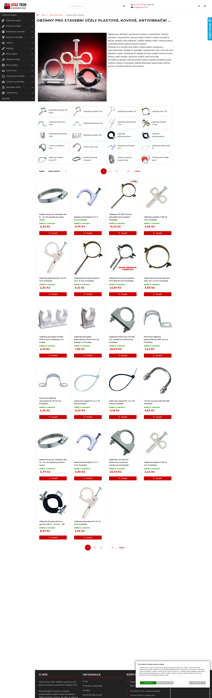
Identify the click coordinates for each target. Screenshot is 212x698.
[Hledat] (125, 6)
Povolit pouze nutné (165, 683)
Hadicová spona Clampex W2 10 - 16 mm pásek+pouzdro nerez (53, 462)
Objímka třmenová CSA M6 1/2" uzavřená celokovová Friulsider (121, 339)
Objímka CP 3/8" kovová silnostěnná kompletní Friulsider (120, 217)
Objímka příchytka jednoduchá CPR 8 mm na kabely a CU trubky (86, 339)
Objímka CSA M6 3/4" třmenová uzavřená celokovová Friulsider (119, 462)
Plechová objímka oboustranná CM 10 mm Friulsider (50, 401)
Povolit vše (148, 683)
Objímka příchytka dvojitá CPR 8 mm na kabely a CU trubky (51, 339)
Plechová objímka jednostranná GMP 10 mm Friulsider (156, 339)
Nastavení (197, 683)
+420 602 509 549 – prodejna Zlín (142, 695)
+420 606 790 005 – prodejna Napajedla (145, 691)
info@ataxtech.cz (140, 7)
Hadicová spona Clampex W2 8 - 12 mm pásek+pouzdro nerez (53, 217)
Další (137, 171)
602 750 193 (138, 5)
